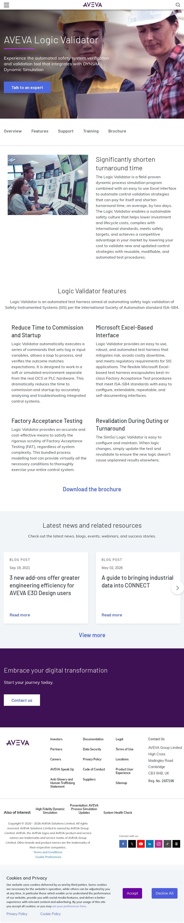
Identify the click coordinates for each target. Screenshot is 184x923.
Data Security (92, 749)
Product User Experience (124, 771)
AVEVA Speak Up (62, 769)
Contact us (22, 700)
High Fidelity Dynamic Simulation (50, 810)
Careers (55, 759)
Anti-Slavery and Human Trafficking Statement (62, 783)
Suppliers (89, 779)
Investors (56, 739)
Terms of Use (124, 749)
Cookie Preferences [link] (48, 857)
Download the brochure (92, 489)
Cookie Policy (50, 914)
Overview (13, 130)
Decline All (164, 893)
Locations (122, 759)
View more (92, 634)
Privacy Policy (16, 914)
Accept (132, 893)
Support (66, 130)
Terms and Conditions (48, 852)
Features (39, 130)
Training (91, 130)
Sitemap (121, 783)
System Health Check (118, 812)
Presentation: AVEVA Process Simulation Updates (84, 809)
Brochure (117, 130)
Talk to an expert (27, 87)
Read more (20, 614)
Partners (56, 749)
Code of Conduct (94, 769)
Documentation (93, 739)
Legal (119, 739)
